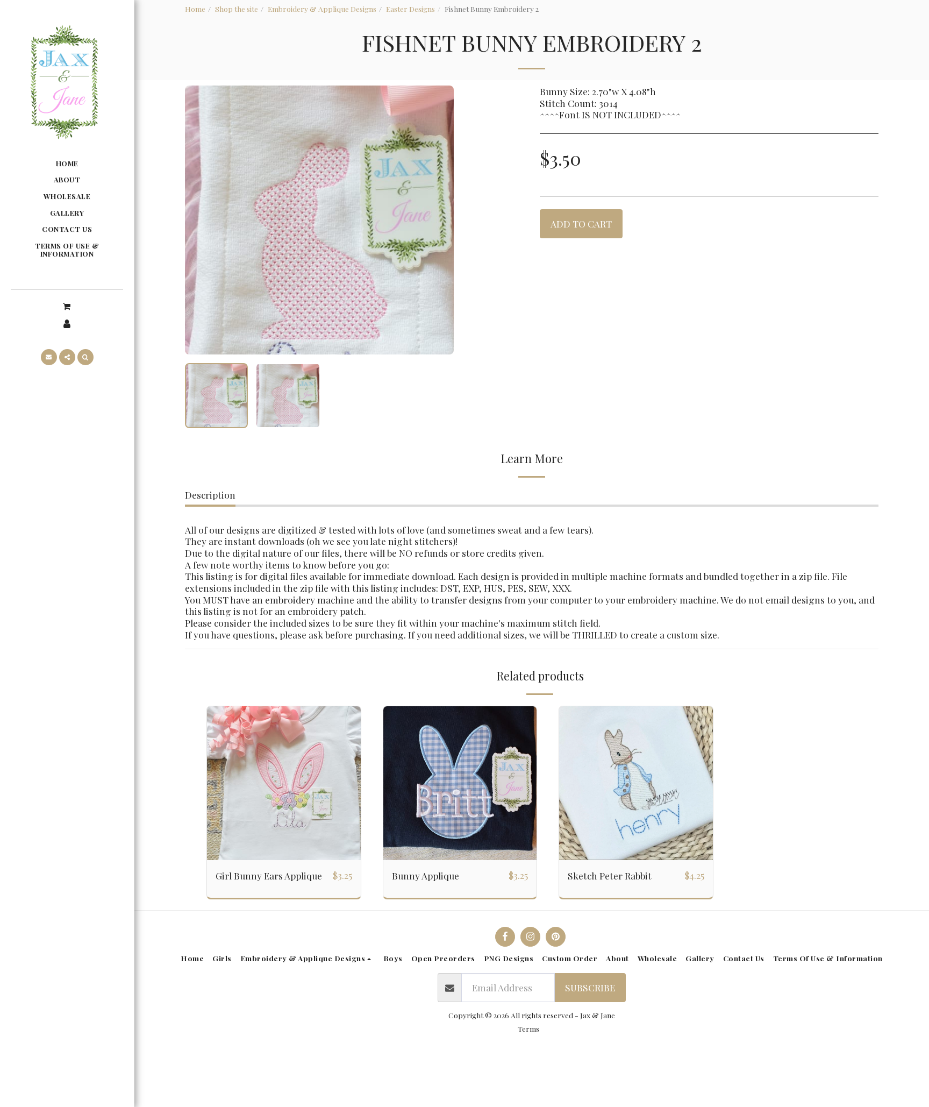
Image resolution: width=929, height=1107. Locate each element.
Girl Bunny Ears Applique (269, 875)
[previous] (202, 220)
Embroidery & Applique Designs (322, 8)
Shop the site (236, 8)
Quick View (284, 854)
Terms (528, 1028)
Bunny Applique (425, 875)
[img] (284, 783)
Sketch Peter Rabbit (610, 875)
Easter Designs (410, 8)
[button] (66, 306)
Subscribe (590, 987)
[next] (436, 220)
